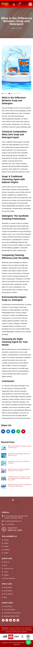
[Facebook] (3, 620)
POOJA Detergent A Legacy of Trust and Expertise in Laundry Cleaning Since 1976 (19, 478)
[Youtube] (14, 620)
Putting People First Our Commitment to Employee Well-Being (19, 485)
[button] (3, 431)
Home (13, 28)
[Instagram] (7, 620)
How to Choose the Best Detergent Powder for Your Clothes (19, 469)
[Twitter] (10, 620)
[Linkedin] (17, 620)
